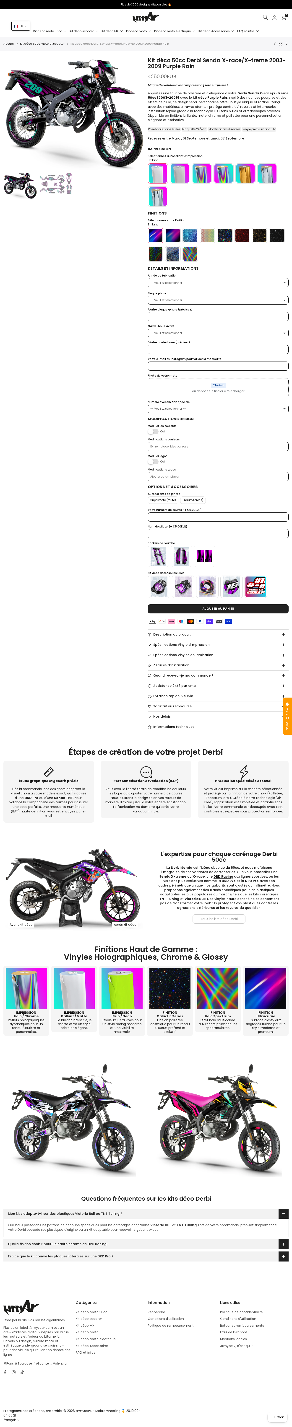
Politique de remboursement (171, 1325)
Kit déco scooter (89, 1318)
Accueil (8, 44)
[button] (21, 26)
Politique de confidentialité (241, 1312)
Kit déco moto (87, 1332)
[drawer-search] (265, 17)
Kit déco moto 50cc (91, 1312)
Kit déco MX (85, 1325)
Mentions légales (233, 1339)
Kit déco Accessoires (92, 1346)
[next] (135, 113)
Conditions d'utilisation (166, 1318)
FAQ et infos (85, 1352)
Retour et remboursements (242, 1325)
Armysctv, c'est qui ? (236, 1346)
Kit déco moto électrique (96, 1339)
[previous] (12, 113)
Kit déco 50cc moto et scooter (42, 44)
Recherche (156, 1312)
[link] (219, 919)
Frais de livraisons (234, 1332)
